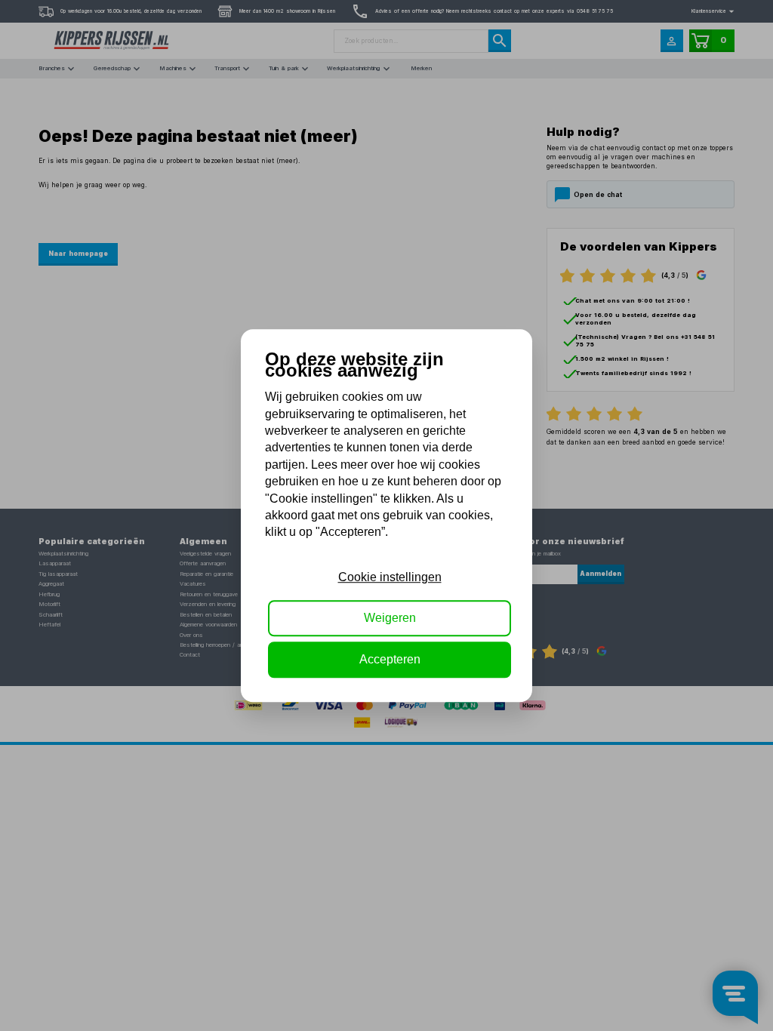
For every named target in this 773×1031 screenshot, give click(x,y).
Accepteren (389, 659)
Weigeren (390, 617)
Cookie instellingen (390, 577)
